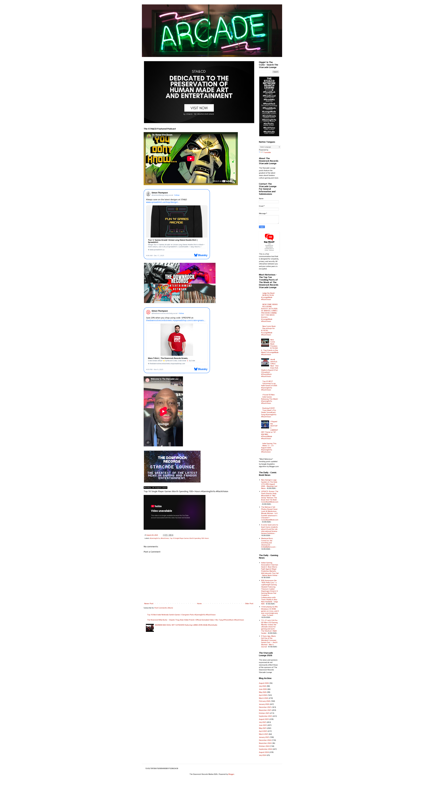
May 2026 (263, 692)
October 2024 (264, 746)
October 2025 (264, 713)
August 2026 (264, 683)
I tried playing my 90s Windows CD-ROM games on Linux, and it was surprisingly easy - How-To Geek (270, 611)
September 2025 (265, 716)
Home (199, 603)
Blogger (231, 774)
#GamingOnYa (155, 538)
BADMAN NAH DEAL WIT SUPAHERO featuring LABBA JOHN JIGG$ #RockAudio (186, 625)
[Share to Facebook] (170, 535)
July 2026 (262, 686)
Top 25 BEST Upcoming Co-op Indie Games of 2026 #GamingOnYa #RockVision (269, 385)
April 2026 (263, 695)
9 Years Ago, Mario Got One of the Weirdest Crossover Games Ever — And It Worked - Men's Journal (269, 641)
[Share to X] (168, 535)
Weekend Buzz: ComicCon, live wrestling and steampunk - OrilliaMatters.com (268, 542)
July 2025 (262, 722)
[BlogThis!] (166, 535)
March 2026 (263, 698)
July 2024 (262, 755)
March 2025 (263, 734)
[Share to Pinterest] (172, 535)
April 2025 (263, 731)
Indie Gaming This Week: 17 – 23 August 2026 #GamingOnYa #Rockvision (268, 447)
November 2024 (265, 743)
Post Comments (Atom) (163, 608)
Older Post (249, 603)
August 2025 (264, 719)
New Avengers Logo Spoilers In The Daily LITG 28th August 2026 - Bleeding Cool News (269, 484)
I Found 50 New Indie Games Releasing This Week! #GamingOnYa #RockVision (269, 399)
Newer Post (148, 603)
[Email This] (164, 535)
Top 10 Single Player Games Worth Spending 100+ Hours (189, 538)
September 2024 (265, 749)
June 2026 (263, 689)
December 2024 (265, 740)
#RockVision (165, 538)
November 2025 (265, 710)
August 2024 (264, 752)
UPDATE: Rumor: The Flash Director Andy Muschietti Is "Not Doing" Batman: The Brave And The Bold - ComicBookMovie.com (269, 496)
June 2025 (263, 725)
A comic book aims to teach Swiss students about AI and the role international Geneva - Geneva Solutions (269, 529)
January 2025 (264, 737)
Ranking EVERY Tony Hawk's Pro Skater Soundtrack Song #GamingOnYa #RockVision (268, 412)
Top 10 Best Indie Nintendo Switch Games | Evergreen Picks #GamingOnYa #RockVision (181, 615)
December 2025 (265, 707)
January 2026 (264, 704)
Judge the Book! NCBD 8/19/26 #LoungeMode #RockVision (268, 296)
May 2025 (263, 728)
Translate (267, 152)
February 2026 (264, 701)
